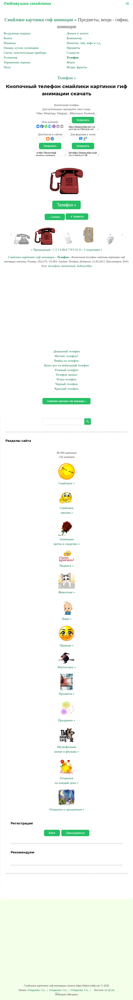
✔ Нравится (77, 216)
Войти (52, 833)
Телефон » (66, 78)
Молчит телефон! (66, 356)
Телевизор (10, 57)
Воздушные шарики (17, 33)
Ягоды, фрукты (77, 67)
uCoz (111, 990)
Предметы (73, 48)
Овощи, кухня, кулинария (21, 48)
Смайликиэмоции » (66, 510)
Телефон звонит (66, 374)
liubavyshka (84, 266)
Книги (8, 38)
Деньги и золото (77, 33)
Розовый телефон (66, 370)
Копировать (83, 120)
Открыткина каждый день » (66, 780)
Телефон (72, 57)
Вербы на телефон (66, 360)
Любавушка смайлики (27, 3)
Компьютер (74, 38)
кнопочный (68, 266)
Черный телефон (66, 384)
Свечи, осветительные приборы (25, 52)
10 (76, 249)
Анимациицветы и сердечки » (67, 541)
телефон (54, 266)
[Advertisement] (66, 308)
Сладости (73, 52)
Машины (10, 43)
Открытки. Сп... (37, 990)
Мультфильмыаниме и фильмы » (66, 749)
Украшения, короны (17, 62)
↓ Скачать (54, 217)
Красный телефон (66, 388)
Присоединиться (75, 833)
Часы (7, 67)
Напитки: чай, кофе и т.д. (84, 43)
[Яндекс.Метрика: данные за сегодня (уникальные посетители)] (66, 994)
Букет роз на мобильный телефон (66, 365)
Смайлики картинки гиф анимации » (41, 19)
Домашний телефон (66, 351)
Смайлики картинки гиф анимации (31, 257)
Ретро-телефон (66, 379)
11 (80, 249)
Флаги (71, 62)
